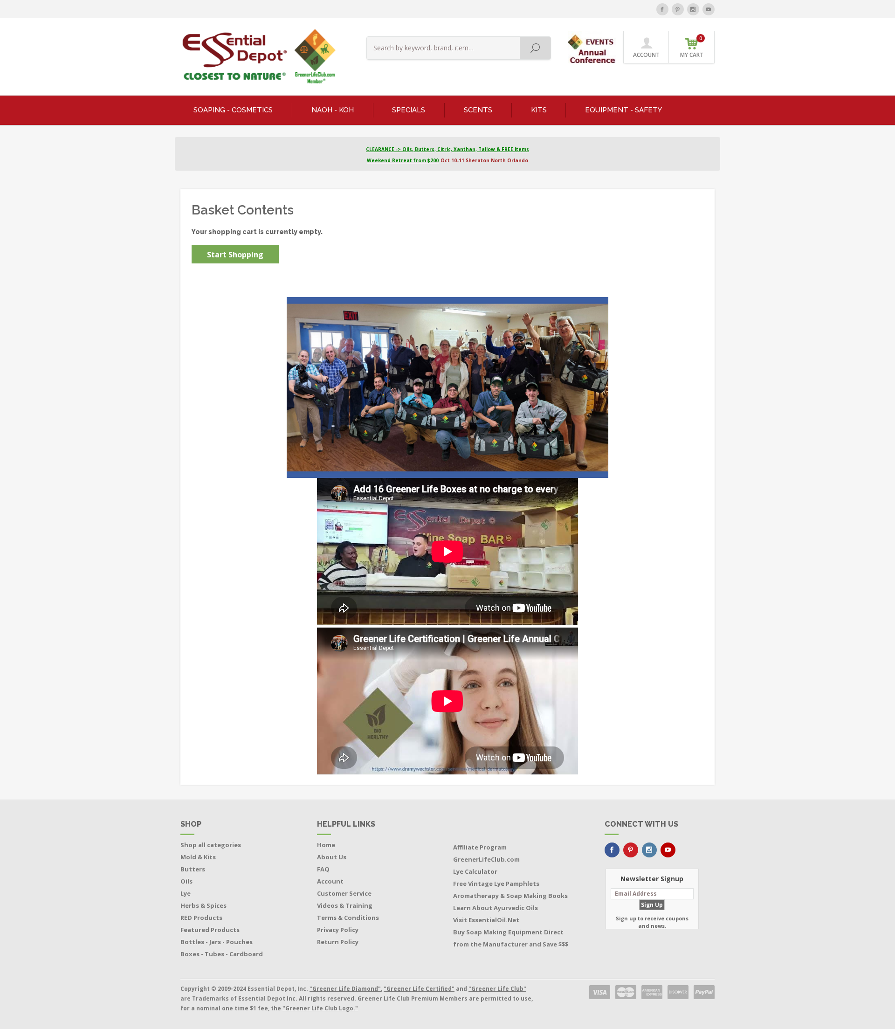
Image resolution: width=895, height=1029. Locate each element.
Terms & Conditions (348, 917)
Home (326, 845)
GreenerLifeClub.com (486, 859)
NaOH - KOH (332, 110)
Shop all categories (210, 845)
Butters (192, 869)
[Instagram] (693, 9)
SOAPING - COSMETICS (233, 110)
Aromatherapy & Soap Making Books (510, 895)
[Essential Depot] (256, 56)
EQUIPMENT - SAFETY (623, 110)
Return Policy (337, 942)
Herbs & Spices (203, 905)
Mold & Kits (198, 857)
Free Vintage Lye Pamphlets (496, 883)
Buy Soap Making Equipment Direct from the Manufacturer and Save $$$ (510, 938)
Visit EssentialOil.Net (486, 920)
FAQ (323, 869)
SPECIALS (408, 110)
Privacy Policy (337, 929)
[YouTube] (708, 9)
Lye (185, 893)
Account (330, 881)
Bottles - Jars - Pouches (216, 942)
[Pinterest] (678, 9)
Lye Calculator (475, 871)
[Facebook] (662, 9)
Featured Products (210, 929)
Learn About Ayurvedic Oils (495, 908)
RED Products (201, 917)
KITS (539, 110)
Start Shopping (235, 254)
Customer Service (344, 893)
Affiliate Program (480, 847)
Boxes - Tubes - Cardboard (221, 954)
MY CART (691, 47)
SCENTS (478, 110)
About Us (331, 857)
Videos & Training (344, 905)
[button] (593, 46)
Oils (186, 881)
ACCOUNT (646, 55)
